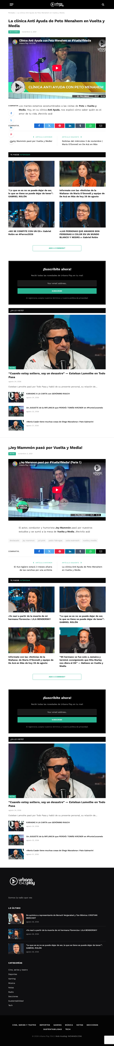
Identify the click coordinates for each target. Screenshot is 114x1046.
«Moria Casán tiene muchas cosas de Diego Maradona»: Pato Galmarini (59, 422)
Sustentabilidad (15, 1001)
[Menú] (11, 4)
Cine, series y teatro (18, 970)
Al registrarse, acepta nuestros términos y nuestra (57, 298)
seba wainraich (72, 540)
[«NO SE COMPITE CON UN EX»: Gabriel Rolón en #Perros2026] (31, 215)
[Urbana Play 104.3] (57, 4)
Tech (10, 1005)
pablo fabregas (55, 540)
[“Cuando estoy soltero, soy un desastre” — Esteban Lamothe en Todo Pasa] (57, 342)
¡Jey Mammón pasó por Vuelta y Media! (32, 141)
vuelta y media (89, 540)
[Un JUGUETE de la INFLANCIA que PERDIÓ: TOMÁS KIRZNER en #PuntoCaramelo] (16, 411)
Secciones (14, 32)
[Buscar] (102, 4)
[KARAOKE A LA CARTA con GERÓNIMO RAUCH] (16, 397)
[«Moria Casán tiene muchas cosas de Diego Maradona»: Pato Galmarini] (16, 425)
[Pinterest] (11, 134)
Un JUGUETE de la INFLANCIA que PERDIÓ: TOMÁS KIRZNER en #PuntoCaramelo (64, 408)
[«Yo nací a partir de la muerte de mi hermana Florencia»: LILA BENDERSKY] (31, 600)
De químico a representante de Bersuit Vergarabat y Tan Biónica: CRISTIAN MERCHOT (61, 916)
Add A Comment (57, 248)
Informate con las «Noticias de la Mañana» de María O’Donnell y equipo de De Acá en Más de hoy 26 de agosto (82, 193)
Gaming (11, 979)
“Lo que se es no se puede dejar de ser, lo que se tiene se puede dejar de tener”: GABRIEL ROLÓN (30, 193)
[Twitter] (11, 120)
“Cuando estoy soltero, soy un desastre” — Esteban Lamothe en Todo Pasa (56, 375)
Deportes (12, 974)
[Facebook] (11, 113)
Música (11, 983)
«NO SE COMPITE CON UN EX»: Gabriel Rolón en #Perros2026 (29, 233)
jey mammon (29, 540)
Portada (11, 13)
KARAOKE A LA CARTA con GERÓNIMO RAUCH (48, 394)
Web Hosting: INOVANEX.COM (68, 1036)
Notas (12, 368)
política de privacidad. (79, 298)
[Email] (11, 141)
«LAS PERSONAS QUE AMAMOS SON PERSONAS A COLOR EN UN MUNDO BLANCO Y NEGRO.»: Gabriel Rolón (80, 234)
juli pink (41, 540)
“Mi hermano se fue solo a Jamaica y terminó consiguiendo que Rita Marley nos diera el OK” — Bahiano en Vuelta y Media (81, 661)
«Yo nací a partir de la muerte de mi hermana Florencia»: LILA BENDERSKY (29, 617)
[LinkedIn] (11, 127)
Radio (11, 992)
